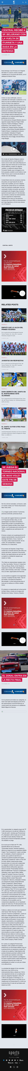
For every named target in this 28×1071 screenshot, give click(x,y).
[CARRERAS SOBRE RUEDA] (15, 1060)
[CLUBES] (3, 1060)
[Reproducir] (3, 154)
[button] (2, 2)
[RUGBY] (12, 1060)
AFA (22, 1060)
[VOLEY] (9, 1060)
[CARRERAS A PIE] (17, 1060)
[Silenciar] (22, 154)
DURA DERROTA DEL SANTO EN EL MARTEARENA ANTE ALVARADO (14, 393)
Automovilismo (6, 671)
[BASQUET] (6, 1060)
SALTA (11, 1063)
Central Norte (8, 245)
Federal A (5, 25)
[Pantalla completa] (24, 154)
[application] (14, 149)
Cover (17, 1057)
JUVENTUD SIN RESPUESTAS (12, 360)
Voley (4, 462)
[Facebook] (10, 1067)
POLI (16, 1063)
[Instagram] (17, 1067)
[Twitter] (14, 1067)
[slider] (13, 154)
